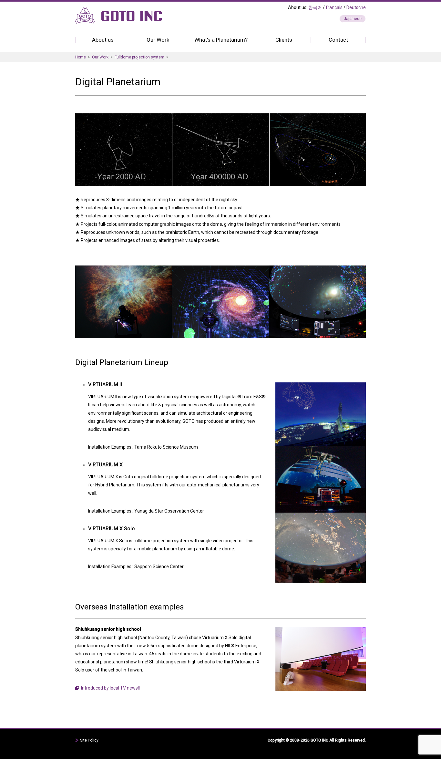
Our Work (158, 39)
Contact (338, 39)
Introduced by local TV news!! (110, 688)
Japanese (353, 18)
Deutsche (356, 7)
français (334, 7)
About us (103, 39)
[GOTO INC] (118, 18)
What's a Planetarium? (221, 39)
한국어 (315, 7)
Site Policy (89, 740)
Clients (283, 39)
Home (80, 57)
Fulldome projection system (139, 57)
